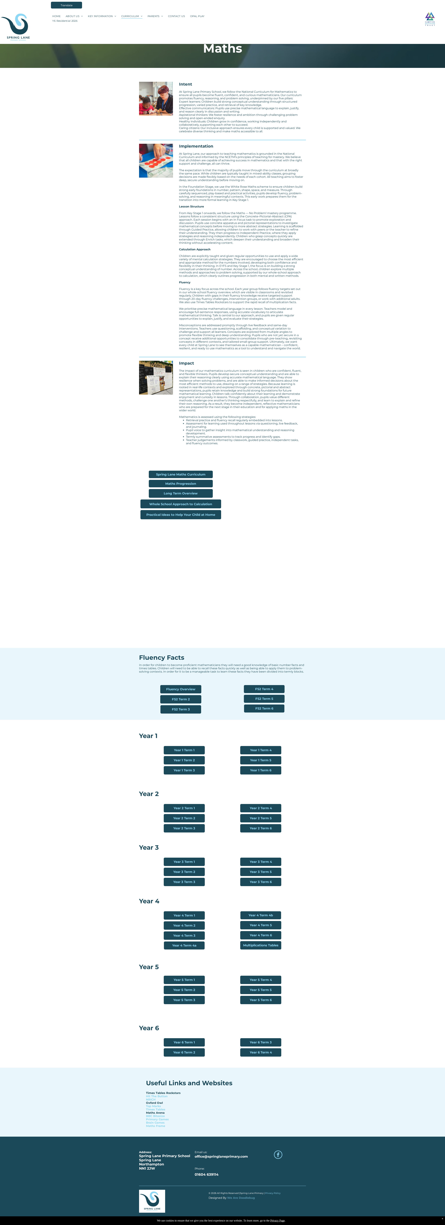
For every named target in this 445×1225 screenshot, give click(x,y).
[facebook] (278, 1155)
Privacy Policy (273, 1193)
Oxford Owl (154, 1103)
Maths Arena (155, 1112)
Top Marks (153, 1106)
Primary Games (157, 1119)
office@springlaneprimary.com (221, 1157)
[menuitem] (56, 16)
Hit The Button (157, 1096)
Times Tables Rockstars (163, 1093)
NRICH (151, 1099)
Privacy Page (277, 1220)
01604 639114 (207, 1174)
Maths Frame (155, 1126)
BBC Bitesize (155, 1116)
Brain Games (155, 1122)
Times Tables (155, 1109)
